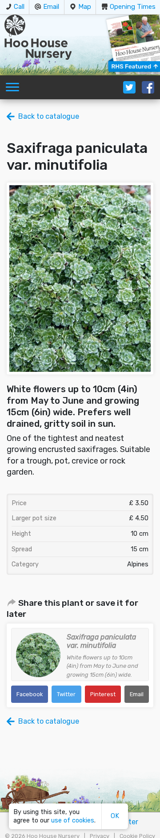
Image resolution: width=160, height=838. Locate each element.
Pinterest (103, 694)
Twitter (66, 694)
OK (115, 816)
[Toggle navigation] (12, 87)
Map (84, 7)
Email (51, 7)
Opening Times (133, 7)
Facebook (29, 694)
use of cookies (72, 820)
